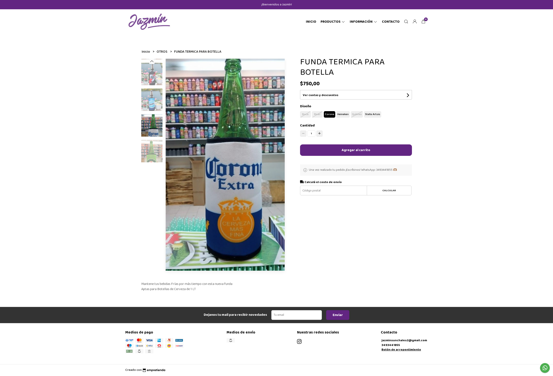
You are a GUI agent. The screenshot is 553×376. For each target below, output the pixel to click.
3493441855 (390, 345)
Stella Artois (372, 114)
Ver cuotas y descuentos (320, 95)
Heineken (343, 114)
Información (361, 21)
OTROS (162, 51)
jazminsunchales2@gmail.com (404, 340)
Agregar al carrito (356, 150)
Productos (331, 21)
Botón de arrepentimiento (401, 349)
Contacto (391, 21)
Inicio (311, 21)
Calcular (389, 190)
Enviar (338, 315)
